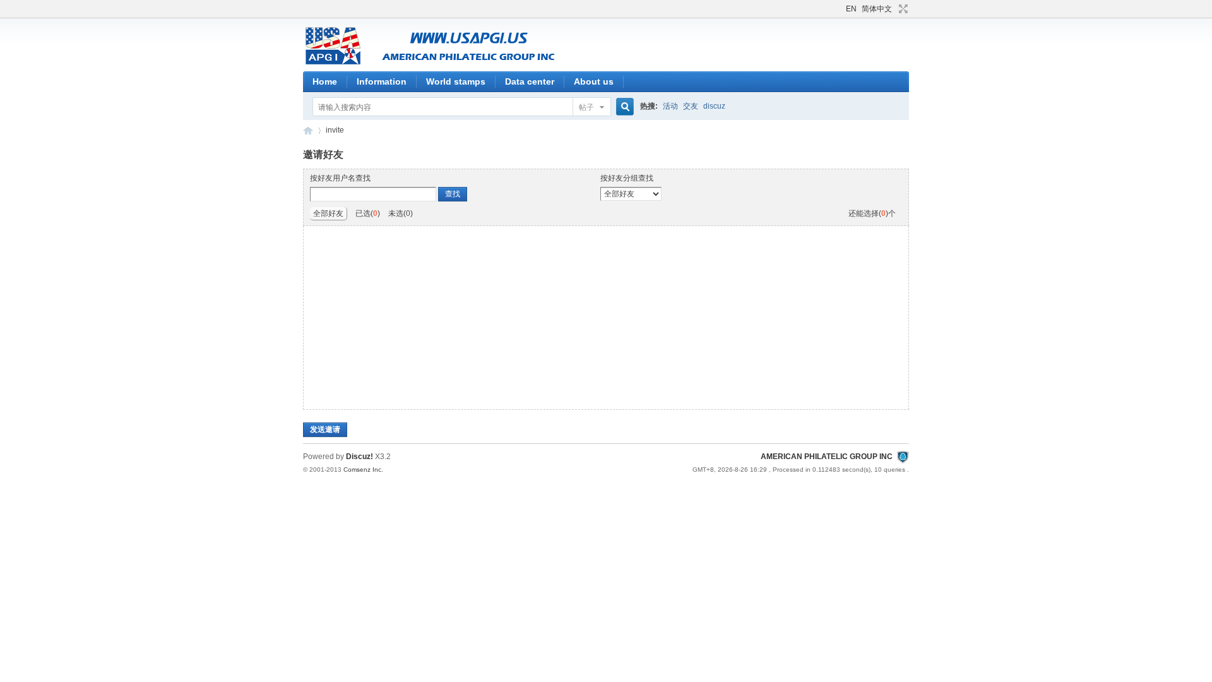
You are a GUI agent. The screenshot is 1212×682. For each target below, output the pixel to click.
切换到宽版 (901, 9)
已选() (367, 213)
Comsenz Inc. (363, 469)
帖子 (586, 107)
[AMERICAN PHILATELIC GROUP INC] (461, 63)
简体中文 (877, 8)
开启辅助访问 (840, 9)
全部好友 (328, 213)
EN (851, 8)
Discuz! (359, 456)
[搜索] (623, 107)
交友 (690, 106)
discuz (714, 106)
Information (382, 81)
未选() (400, 213)
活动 (670, 106)
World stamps (455, 81)
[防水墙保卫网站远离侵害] (902, 456)
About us (594, 81)
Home (324, 81)
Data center (529, 81)
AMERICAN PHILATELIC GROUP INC (308, 130)
